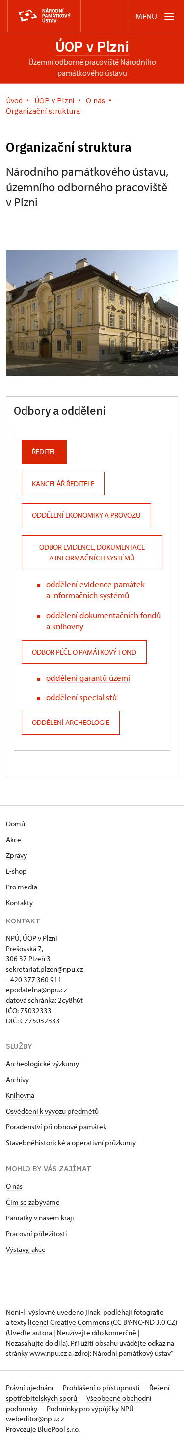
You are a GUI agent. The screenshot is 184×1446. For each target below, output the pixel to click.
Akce (13, 839)
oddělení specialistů (81, 697)
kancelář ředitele (63, 483)
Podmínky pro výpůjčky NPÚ (90, 1408)
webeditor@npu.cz (35, 1418)
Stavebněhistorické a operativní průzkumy (71, 1142)
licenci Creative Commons (68, 1322)
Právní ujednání (30, 1387)
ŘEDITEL (44, 451)
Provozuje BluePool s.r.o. (43, 1429)
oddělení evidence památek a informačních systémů (95, 589)
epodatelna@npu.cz (36, 989)
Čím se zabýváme (33, 1202)
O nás (14, 1186)
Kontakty (19, 902)
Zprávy (16, 855)
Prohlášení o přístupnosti (102, 1387)
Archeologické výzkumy (42, 1063)
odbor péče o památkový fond (84, 652)
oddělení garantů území (88, 677)
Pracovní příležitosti (36, 1233)
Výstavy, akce (26, 1249)
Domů (15, 823)
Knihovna (20, 1095)
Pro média (21, 886)
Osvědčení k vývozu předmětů (52, 1111)
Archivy (17, 1079)
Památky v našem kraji (40, 1217)
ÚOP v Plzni (92, 46)
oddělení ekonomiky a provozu (86, 515)
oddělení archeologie (70, 722)
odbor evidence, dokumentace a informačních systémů (92, 552)
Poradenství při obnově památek (56, 1126)
